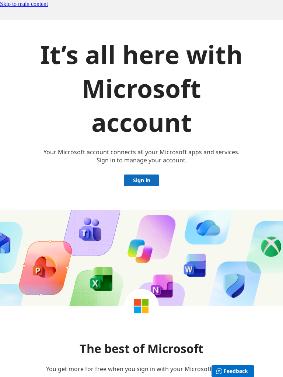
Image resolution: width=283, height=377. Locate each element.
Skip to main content (24, 4)
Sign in (141, 180)
